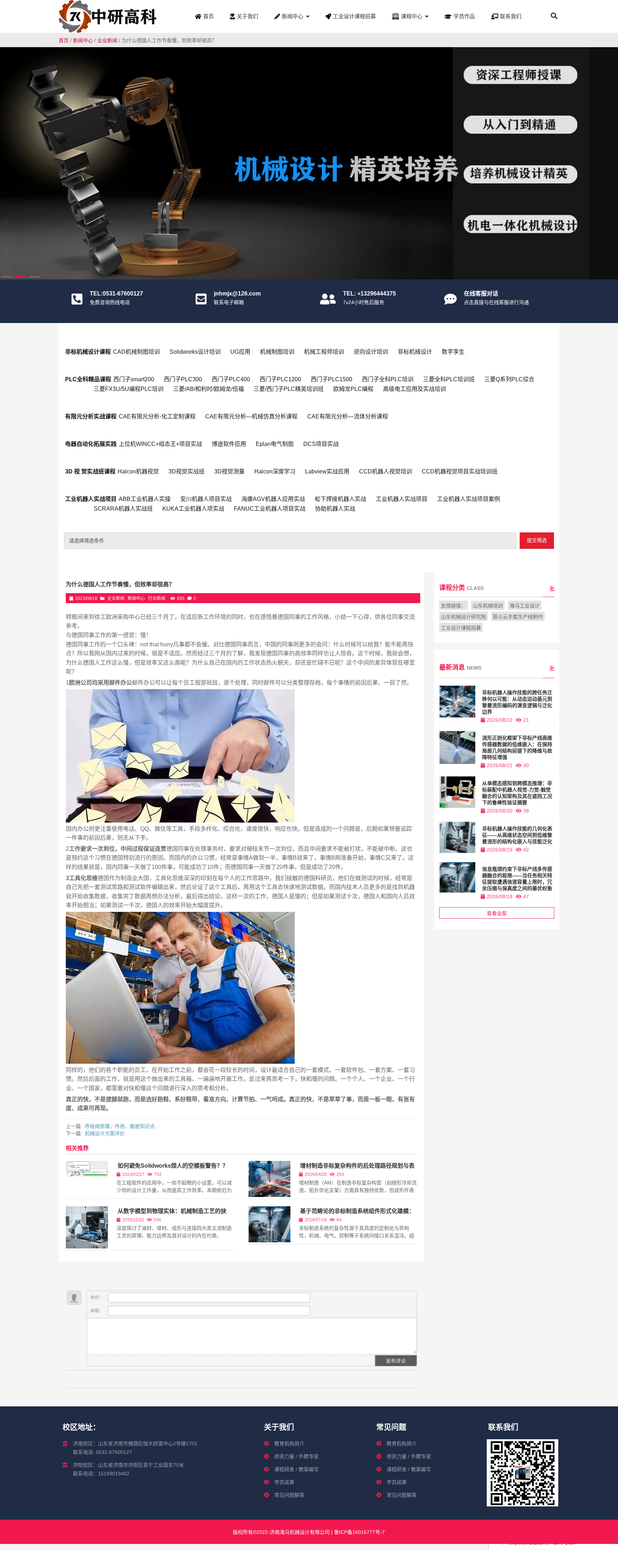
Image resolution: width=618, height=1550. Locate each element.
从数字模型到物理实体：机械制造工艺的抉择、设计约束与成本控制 (171, 1214)
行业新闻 (156, 598)
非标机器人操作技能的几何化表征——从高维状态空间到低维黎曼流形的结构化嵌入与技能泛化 (517, 835)
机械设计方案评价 (105, 1133)
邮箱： (97, 1310)
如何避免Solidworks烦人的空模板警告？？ (173, 1166)
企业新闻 (107, 40)
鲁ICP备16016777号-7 (359, 1532)
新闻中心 (83, 40)
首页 (64, 40)
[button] (608, 161)
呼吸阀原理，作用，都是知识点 (120, 1126)
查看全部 (497, 913)
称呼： (97, 1297)
